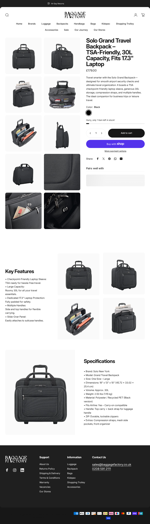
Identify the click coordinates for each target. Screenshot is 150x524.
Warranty (44, 482)
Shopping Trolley (76, 482)
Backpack (72, 468)
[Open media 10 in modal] (62, 211)
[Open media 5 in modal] (23, 133)
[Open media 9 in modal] (23, 211)
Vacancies (44, 487)
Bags (70, 473)
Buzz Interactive (56, 514)
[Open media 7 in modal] (23, 172)
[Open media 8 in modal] (62, 172)
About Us (44, 464)
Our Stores (45, 491)
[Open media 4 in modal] (62, 94)
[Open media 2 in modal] (62, 56)
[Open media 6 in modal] (62, 133)
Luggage (71, 464)
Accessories (73, 487)
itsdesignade (38, 517)
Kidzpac (71, 477)
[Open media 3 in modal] (23, 94)
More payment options (115, 151)
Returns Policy (47, 468)
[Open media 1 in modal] (23, 56)
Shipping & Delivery (49, 473)
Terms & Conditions (49, 477)
